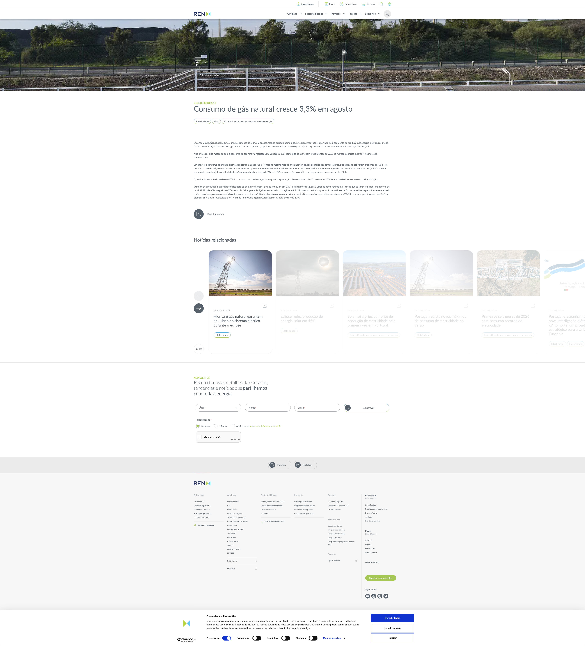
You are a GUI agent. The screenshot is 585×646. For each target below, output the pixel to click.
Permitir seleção (392, 628)
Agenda (368, 544)
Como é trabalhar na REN (338, 505)
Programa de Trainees (336, 530)
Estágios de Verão (335, 538)
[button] (381, 4)
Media (332, 4)
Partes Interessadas (268, 509)
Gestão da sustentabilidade (271, 505)
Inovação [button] (336, 14)
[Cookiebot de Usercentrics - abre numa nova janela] (186, 640)
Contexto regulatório (202, 505)
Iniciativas (265, 513)
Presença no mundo (202, 509)
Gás (216, 121)
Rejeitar (392, 638)
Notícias (217, 74)
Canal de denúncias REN (380, 578)
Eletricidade (202, 121)
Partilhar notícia (215, 214)
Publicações (370, 548)
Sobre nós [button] (370, 14)
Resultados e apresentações (376, 509)
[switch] (256, 638)
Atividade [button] (292, 14)
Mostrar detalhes (332, 638)
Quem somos (199, 501)
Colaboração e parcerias (304, 513)
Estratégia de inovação (303, 501)
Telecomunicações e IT (236, 517)
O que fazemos (233, 501)
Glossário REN (372, 563)
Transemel (231, 533)
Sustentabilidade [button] (314, 14)
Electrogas (231, 537)
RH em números (334, 509)
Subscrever (368, 407)
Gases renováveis (234, 549)
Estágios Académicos (336, 534)
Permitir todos (392, 618)
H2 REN (230, 553)
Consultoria (232, 525)
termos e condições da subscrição (264, 426)
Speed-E (230, 545)
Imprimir (281, 464)
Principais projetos (234, 513)
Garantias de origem (235, 529)
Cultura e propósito (335, 501)
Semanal (205, 425)
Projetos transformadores (304, 505)
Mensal (223, 425)
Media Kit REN (371, 552)
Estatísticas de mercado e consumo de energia (248, 121)
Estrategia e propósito (202, 513)
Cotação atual (370, 505)
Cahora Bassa (232, 541)
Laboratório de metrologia (237, 521)
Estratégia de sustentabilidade (272, 501)
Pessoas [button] (353, 14)
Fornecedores (350, 4)
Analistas (368, 517)
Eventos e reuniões (372, 521)
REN (196, 74)
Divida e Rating (371, 513)
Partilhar (307, 464)
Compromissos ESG (201, 517)
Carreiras (371, 4)
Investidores (307, 4)
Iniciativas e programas (303, 509)
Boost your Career (335, 526)
